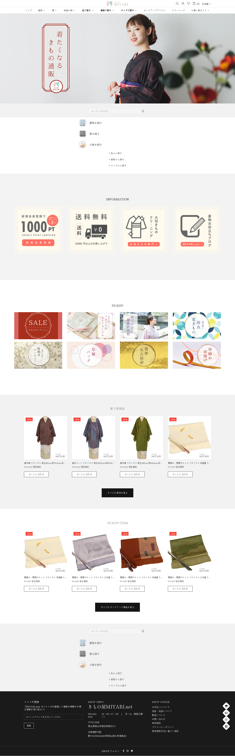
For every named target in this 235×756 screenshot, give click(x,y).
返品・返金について (162, 711)
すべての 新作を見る (117, 492)
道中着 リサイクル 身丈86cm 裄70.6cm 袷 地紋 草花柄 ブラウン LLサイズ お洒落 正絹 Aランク (45, 463)
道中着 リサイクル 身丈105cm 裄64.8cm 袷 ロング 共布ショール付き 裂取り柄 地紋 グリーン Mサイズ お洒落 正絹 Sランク (141, 463)
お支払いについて (161, 707)
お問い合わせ (158, 719)
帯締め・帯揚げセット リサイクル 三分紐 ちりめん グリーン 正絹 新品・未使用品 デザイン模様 (189, 577)
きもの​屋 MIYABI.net (117, 3)
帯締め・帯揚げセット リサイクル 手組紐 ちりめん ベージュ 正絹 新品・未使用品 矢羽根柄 (189, 463)
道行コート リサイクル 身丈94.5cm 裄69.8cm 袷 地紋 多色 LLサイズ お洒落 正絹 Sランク (93, 463)
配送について (158, 715)
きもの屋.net (110, 706)
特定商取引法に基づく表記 (165, 731)
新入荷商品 (117, 408)
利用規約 (156, 723)
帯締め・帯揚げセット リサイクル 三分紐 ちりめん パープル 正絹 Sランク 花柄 (93, 577)
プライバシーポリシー (163, 727)
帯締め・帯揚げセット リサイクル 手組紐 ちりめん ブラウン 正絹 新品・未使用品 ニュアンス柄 (141, 577)
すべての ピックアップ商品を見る (117, 607)
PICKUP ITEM (117, 523)
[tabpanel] (117, 58)
